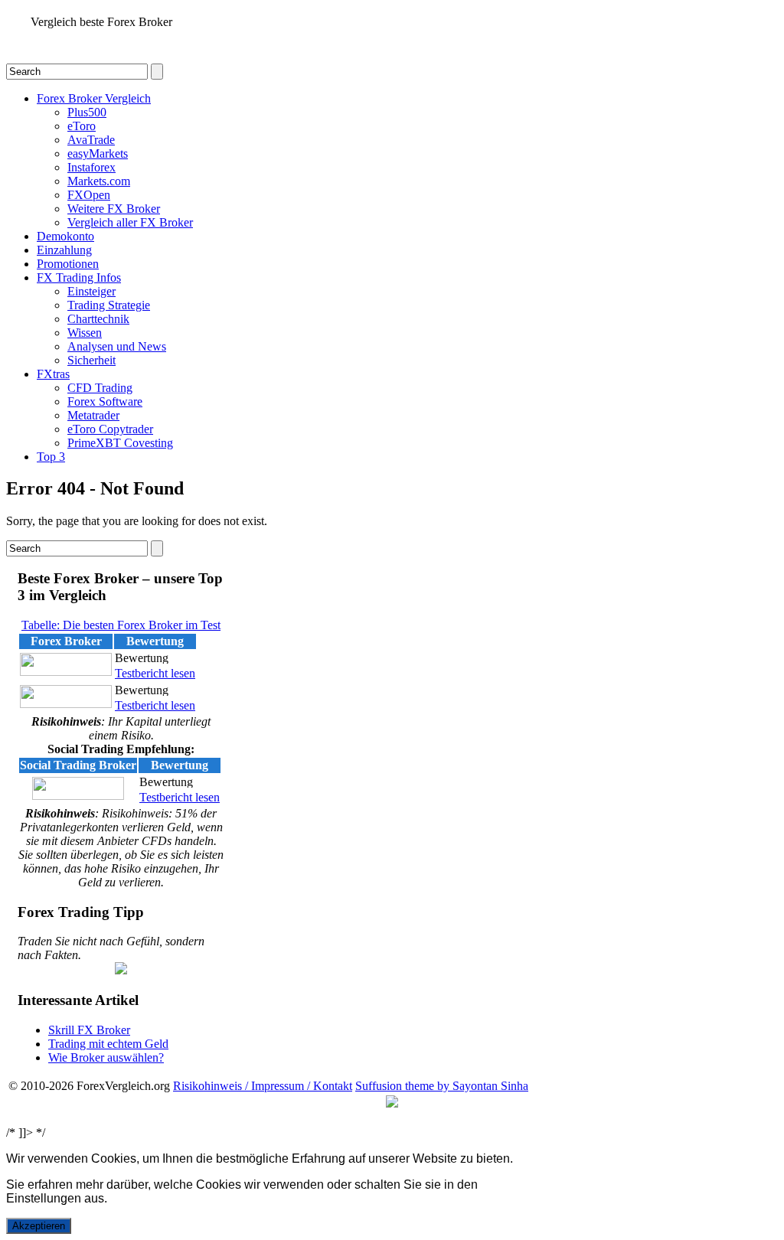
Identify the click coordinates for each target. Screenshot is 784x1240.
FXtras (53, 373)
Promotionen (68, 263)
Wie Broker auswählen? (106, 1057)
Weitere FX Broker (113, 208)
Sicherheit (91, 360)
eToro (81, 125)
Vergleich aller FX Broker (130, 222)
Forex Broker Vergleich (94, 98)
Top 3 (51, 456)
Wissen (84, 332)
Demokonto (65, 236)
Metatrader (93, 415)
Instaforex (91, 167)
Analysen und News (116, 346)
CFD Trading (99, 387)
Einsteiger (91, 291)
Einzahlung (64, 249)
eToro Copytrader (110, 429)
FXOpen (88, 194)
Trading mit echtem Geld (108, 1043)
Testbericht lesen (155, 673)
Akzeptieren (38, 1226)
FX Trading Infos (79, 277)
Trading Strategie (108, 305)
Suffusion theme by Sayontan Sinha (441, 1085)
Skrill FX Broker (89, 1029)
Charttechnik (98, 318)
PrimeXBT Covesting (120, 442)
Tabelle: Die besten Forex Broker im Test (120, 624)
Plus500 (86, 112)
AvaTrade (91, 139)
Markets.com (98, 181)
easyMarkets (97, 153)
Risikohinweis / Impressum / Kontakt (262, 1085)
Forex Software (104, 401)
